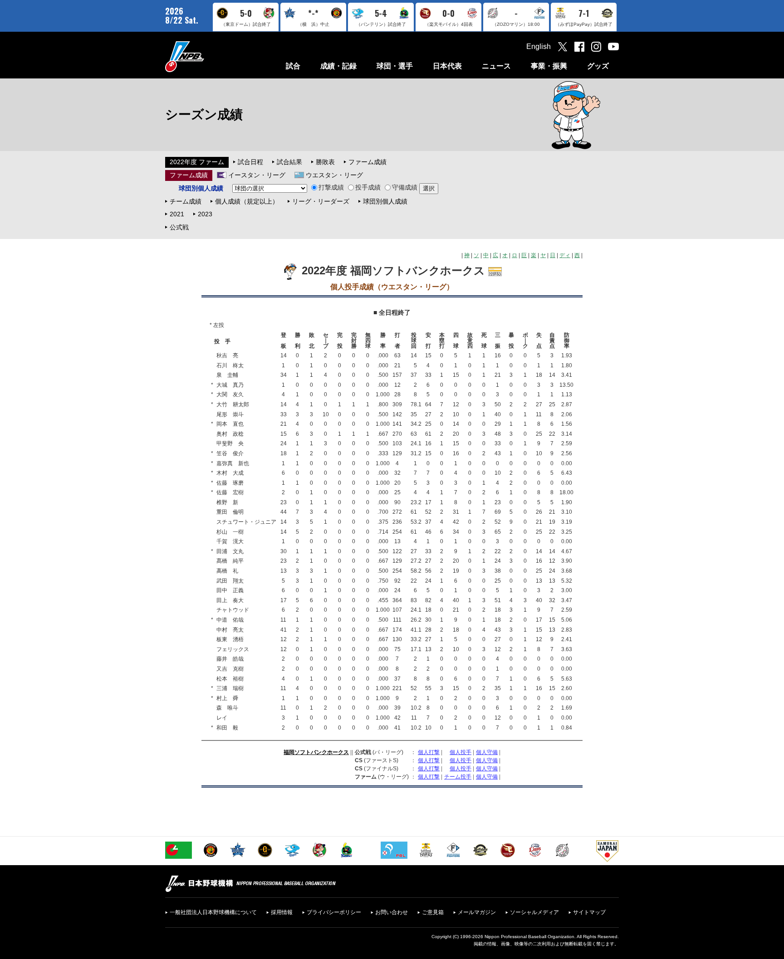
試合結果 (289, 162)
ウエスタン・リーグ (334, 175)
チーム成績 (185, 201)
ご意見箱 (433, 912)
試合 (293, 66)
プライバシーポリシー (334, 912)
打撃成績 (331, 187)
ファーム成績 (367, 162)
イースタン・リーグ (256, 175)
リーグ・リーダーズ (320, 201)
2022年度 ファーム (197, 162)
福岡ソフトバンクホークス (316, 752)
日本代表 (447, 66)
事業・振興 (549, 66)
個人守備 (487, 752)
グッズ (598, 66)
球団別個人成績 (385, 201)
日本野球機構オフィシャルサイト (207, 56)
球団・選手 (395, 66)
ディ (564, 255)
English (538, 46)
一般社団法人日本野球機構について (213, 912)
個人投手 (460, 752)
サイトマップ (589, 912)
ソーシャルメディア (534, 912)
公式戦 (179, 227)
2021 (177, 214)
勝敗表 (325, 162)
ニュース (496, 66)
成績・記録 (338, 66)
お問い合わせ (391, 912)
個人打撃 (429, 752)
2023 (205, 214)
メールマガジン (477, 912)
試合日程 (250, 162)
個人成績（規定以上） (247, 201)
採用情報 (282, 912)
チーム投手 (457, 777)
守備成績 (404, 187)
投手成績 (368, 187)
